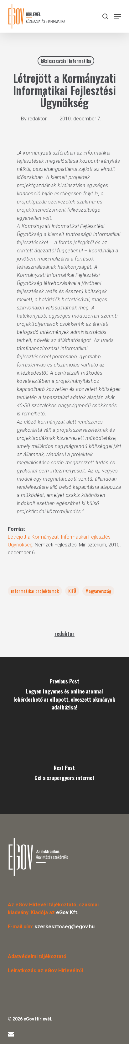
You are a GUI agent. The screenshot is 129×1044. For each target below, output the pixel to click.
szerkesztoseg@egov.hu (64, 927)
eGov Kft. (67, 912)
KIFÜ (72, 591)
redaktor (37, 119)
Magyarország (98, 591)
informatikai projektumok (35, 591)
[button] (117, 16)
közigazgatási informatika (66, 60)
